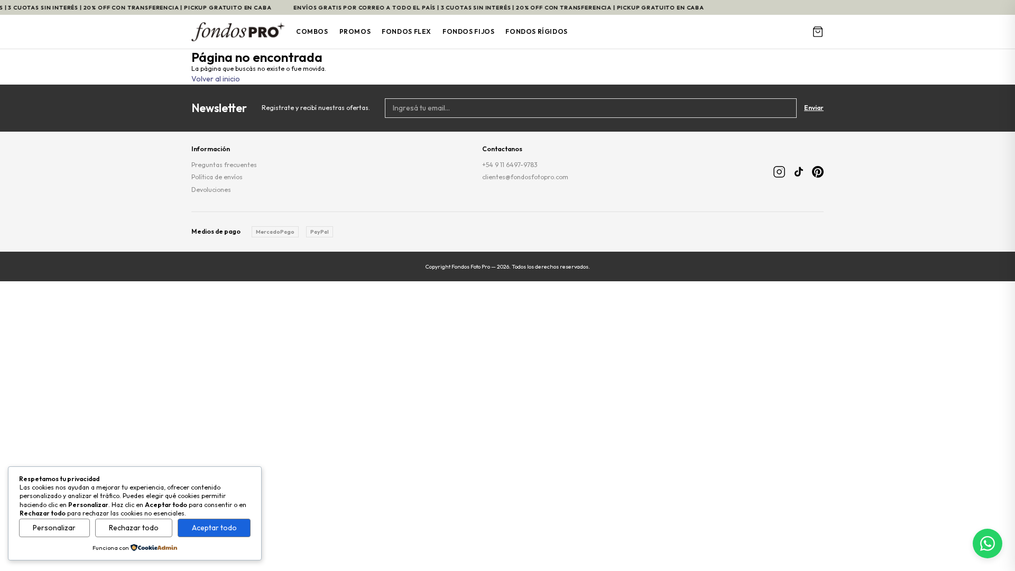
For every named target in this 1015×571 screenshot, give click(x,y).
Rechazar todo (134, 527)
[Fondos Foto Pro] (238, 31)
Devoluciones (211, 190)
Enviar (814, 108)
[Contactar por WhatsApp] (987, 543)
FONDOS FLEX (406, 31)
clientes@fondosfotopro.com (525, 177)
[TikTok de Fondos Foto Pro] (799, 172)
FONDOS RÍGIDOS (536, 31)
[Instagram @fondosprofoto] (779, 171)
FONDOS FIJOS (468, 31)
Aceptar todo (214, 527)
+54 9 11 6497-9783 (510, 165)
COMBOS (312, 31)
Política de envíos (217, 177)
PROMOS (355, 31)
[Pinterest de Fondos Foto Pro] (818, 172)
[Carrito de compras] (818, 32)
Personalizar (54, 527)
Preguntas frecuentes (224, 165)
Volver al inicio (215, 79)
